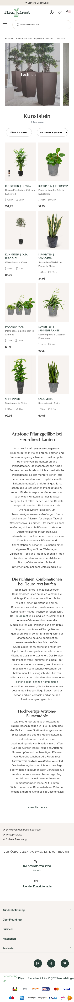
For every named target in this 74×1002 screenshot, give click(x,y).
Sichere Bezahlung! (38, 2)
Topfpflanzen (38, 38)
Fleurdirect (21, 616)
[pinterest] (65, 963)
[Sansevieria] (53, 374)
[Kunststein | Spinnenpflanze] (53, 302)
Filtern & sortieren (18, 132)
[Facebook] (51, 963)
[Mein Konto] (51, 12)
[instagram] (38, 963)
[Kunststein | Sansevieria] (53, 230)
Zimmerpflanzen (23, 38)
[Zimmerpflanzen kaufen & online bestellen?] (17, 12)
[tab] (37, 911)
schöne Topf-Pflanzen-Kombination (37, 682)
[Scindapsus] (20, 374)
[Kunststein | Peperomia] (53, 162)
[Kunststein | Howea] (20, 162)
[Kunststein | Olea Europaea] (20, 230)
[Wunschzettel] (59, 12)
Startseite (9, 38)
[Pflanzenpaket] (20, 302)
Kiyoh (21, 978)
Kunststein (60, 38)
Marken (49, 38)
